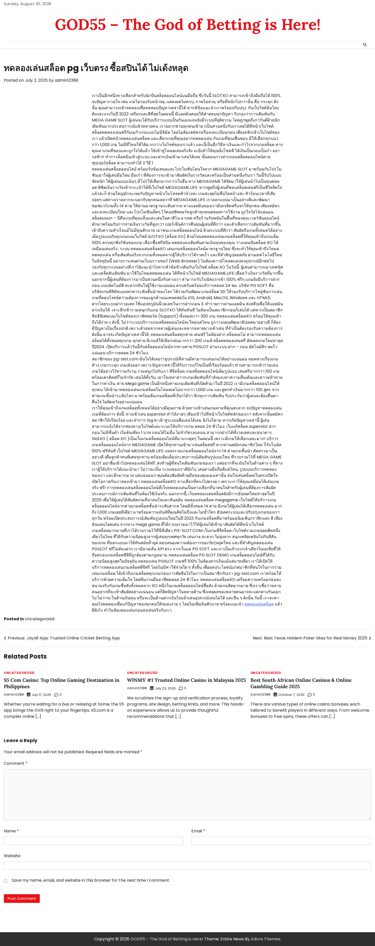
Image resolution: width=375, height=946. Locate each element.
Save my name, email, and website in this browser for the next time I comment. (91, 880)
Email (198, 831)
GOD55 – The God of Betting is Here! (187, 24)
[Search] (365, 44)
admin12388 (66, 80)
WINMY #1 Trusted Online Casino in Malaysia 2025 (186, 680)
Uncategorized (39, 619)
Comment (16, 763)
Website (12, 856)
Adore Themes (265, 939)
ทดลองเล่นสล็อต (259, 604)
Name (11, 831)
